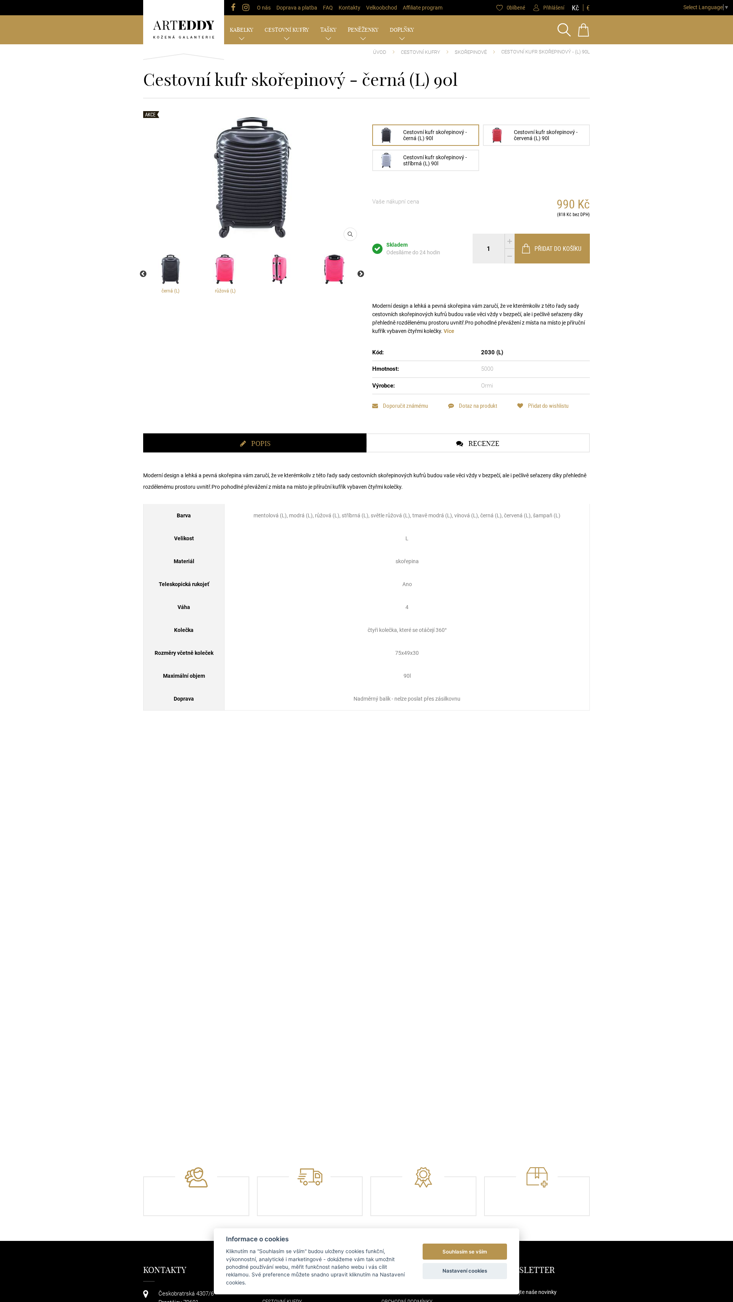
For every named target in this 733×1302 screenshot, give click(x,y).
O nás (264, 8)
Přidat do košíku (557, 248)
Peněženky (363, 29)
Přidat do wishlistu (547, 406)
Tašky (328, 29)
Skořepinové (471, 52)
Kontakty (349, 8)
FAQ (328, 8)
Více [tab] (449, 331)
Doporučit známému (405, 406)
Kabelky (241, 29)
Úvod (379, 52)
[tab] (254, 442)
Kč (575, 7)
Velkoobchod (381, 8)
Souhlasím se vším (464, 1252)
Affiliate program (422, 8)
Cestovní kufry (287, 29)
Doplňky (402, 29)
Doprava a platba (296, 8)
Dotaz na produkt (477, 406)
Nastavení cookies (464, 1271)
